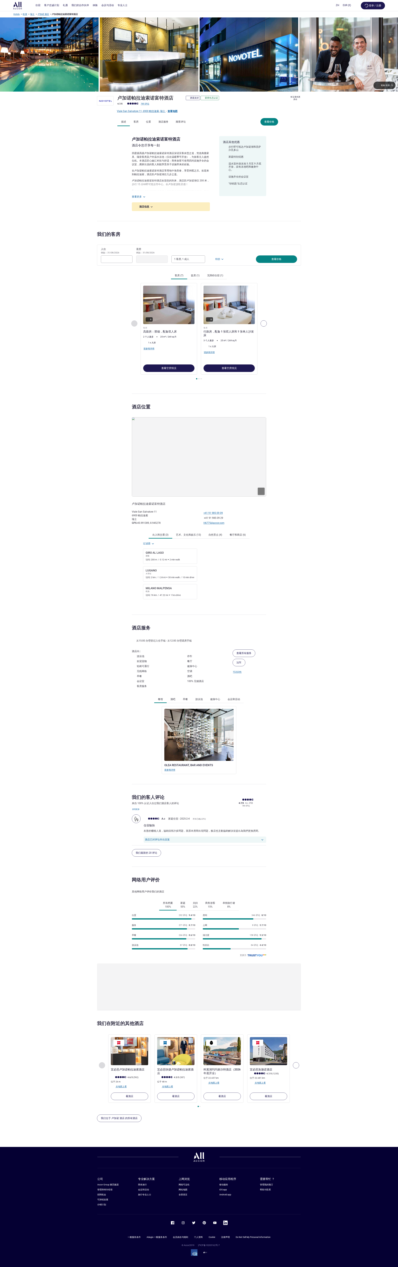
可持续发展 (102, 1199)
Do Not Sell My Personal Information (253, 1237)
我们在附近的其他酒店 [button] (120, 1023)
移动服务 (223, 1184)
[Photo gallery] (199, 54)
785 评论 (145, 103)
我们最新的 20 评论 (146, 852)
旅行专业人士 (144, 1194)
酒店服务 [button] (141, 628)
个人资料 (198, 1237)
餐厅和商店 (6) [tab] (238, 534)
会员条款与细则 (180, 1237)
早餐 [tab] (185, 699)
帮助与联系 (265, 1189)
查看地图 (173, 111)
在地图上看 (121, 1086)
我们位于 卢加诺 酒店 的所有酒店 (119, 1118)
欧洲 (25, 14)
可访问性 (237, 672)
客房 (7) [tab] (179, 275)
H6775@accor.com (214, 522)
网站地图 (183, 1189)
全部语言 (183, 1194)
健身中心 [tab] (215, 699)
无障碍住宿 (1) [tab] (215, 275)
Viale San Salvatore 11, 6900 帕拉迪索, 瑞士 (141, 111)
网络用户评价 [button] (146, 880)
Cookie (212, 1237)
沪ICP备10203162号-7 (209, 1245)
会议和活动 (143, 1189)
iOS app (223, 1189)
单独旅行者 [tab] (229, 904)
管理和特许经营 (105, 1189)
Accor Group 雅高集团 (108, 1184)
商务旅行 (142, 1184)
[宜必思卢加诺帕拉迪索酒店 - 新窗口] (129, 1051)
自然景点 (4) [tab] (215, 534)
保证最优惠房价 (295, 98)
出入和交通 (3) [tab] (160, 534)
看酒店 (129, 1096)
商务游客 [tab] (210, 904)
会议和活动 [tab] (234, 699)
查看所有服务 (243, 653)
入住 (110, 251)
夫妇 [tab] (195, 904)
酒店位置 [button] (141, 407)
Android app (225, 1194)
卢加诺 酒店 (43, 14)
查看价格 (269, 121)
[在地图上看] (199, 456)
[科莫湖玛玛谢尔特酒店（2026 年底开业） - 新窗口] (222, 1051)
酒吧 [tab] (172, 699)
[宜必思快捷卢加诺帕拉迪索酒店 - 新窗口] (175, 1051)
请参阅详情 (169, 770)
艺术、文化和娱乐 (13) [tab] (188, 534)
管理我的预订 (266, 1184)
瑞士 (32, 14)
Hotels (16, 14)
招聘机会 (101, 1194)
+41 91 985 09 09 (213, 512)
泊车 (238, 662)
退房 (145, 251)
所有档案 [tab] (168, 904)
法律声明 (225, 1237)
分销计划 (101, 1204)
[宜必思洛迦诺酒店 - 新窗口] (268, 1051)
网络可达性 (184, 1184)
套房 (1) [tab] (195, 275)
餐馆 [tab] (160, 699)
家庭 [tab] (182, 904)
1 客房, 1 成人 (181, 259)
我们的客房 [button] (108, 234)
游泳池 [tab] (199, 699)
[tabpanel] (199, 332)
